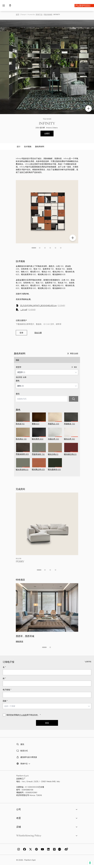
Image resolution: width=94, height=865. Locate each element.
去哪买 (47, 133)
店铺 (18, 827)
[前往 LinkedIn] (48, 849)
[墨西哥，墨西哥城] (47, 607)
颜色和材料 (39, 146)
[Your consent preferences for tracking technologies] (90, 863)
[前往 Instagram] (18, 849)
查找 (17, 394)
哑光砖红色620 (70, 454)
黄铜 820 (35, 424)
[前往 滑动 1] (34, 247)
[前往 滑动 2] (39, 247)
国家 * (5, 701)
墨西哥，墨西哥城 (25, 636)
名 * (4, 667)
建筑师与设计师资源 (28, 757)
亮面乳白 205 (53, 424)
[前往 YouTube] (42, 849)
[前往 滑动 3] (45, 247)
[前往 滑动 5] (55, 247)
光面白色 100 (53, 439)
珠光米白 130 (21, 439)
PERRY (20, 561)
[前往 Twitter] (30, 849)
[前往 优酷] (60, 849)
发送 (47, 723)
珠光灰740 (20, 424)
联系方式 (24, 751)
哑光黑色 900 (37, 439)
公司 (18, 809)
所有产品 (39, 14)
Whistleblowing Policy (28, 835)
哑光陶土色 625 (38, 469)
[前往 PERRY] (47, 524)
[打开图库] (88, 108)
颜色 (17, 380)
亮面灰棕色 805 (22, 454)
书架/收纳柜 (48, 14)
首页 (17, 14)
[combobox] (47, 372)
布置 (18, 818)
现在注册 (38, 333)
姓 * (4, 678)
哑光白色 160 (69, 439)
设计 (18, 146)
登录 (21, 333)
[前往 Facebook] (24, 849)
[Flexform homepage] (84, 5)
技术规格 (27, 146)
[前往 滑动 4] (50, 247)
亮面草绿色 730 (38, 454)
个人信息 (23, 715)
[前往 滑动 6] (60, 247)
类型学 (18, 367)
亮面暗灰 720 (69, 424)
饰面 (17, 360)
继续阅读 (19, 641)
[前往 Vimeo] (54, 849)
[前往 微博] (66, 849)
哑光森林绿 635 (54, 469)
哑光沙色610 (53, 454)
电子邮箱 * (7, 689)
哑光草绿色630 (22, 469)
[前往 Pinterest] (36, 849)
